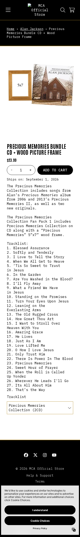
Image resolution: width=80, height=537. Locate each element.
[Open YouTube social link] (54, 455)
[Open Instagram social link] (44, 455)
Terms (40, 481)
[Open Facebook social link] (26, 455)
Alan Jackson (31, 29)
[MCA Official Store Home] (40, 10)
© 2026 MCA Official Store (40, 469)
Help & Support (40, 475)
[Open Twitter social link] (35, 455)
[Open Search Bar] (62, 10)
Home (11, 29)
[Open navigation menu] (8, 10)
